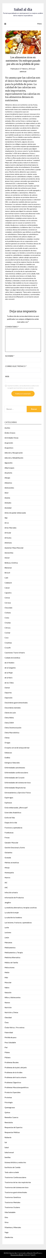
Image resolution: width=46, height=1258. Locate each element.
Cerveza (8, 603)
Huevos (7, 877)
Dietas (7, 738)
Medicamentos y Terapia (14, 952)
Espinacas (8, 803)
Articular (8, 533)
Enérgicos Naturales (12, 763)
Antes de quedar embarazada (15, 513)
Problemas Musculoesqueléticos (17, 1087)
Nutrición (8, 1007)
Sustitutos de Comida (12, 1167)
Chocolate (8, 608)
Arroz (7, 523)
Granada (8, 858)
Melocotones (10, 967)
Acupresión (9, 443)
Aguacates (9, 463)
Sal (6, 1142)
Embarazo (8, 753)
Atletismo (8, 543)
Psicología (9, 1102)
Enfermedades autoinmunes (15, 768)
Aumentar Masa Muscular (14, 548)
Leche (7, 927)
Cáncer (7, 588)
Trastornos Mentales (12, 1202)
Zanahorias (9, 1237)
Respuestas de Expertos (13, 1127)
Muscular (8, 982)
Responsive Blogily (17, 1255)
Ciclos (7, 618)
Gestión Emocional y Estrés (15, 848)
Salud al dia (23, 9)
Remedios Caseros (11, 1117)
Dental (7, 688)
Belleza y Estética (11, 563)
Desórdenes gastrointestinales (16, 703)
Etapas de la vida (11, 823)
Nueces (7, 1002)
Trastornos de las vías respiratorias (18, 1182)
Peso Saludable (10, 1042)
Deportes (8, 693)
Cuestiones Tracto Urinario (15, 653)
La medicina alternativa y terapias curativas (21, 908)
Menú (39, 24)
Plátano (7, 1057)
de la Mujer (9, 673)
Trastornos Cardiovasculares (15, 1177)
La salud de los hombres (13, 917)
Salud (7, 1147)
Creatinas (8, 643)
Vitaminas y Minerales (13, 1227)
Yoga (6, 1232)
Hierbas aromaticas (12, 863)
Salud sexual (9, 1152)
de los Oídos (9, 683)
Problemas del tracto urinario (15, 1077)
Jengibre (8, 902)
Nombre (9, 356)
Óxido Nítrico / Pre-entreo (14, 1027)
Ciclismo (8, 613)
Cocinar (7, 633)
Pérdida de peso (10, 1037)
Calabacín (8, 583)
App (6, 518)
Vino (6, 1217)
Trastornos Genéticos (13, 1197)
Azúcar (7, 558)
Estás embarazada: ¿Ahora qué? (16, 808)
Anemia (7, 498)
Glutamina (8, 852)
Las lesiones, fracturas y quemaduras (18, 923)
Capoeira (8, 593)
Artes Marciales (10, 528)
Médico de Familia (11, 963)
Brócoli (7, 573)
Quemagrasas (10, 1107)
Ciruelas (8, 623)
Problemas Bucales (12, 1062)
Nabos (7, 988)
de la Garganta (10, 668)
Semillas (8, 1157)
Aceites (7, 428)
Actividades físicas (11, 438)
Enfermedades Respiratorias (15, 788)
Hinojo (7, 868)
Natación (8, 992)
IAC (6, 883)
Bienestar (8, 568)
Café (6, 578)
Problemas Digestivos (13, 1082)
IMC (6, 888)
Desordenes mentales (13, 708)
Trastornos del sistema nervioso (16, 1187)
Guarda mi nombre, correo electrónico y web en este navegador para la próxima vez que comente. (23, 387)
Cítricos (7, 628)
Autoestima (9, 553)
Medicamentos (10, 948)
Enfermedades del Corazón (14, 778)
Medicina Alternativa (12, 957)
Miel (6, 977)
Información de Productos (14, 898)
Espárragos (9, 798)
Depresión (8, 698)
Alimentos (8, 483)
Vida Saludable (10, 1212)
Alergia (7, 478)
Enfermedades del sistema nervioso (18, 783)
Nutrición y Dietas (11, 1012)
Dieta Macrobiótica (12, 733)
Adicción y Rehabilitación (14, 458)
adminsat (23, 71)
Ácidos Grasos (10, 433)
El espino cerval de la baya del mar (17, 748)
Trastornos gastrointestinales (16, 1192)
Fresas (7, 838)
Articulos (8, 538)
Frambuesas (9, 833)
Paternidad (9, 1032)
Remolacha (9, 1122)
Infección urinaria (11, 892)
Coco (6, 638)
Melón (7, 972)
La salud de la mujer (12, 913)
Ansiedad (8, 508)
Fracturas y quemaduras (13, 828)
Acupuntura (9, 448)
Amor (7, 493)
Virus (6, 1222)
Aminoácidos (9, 488)
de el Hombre (9, 663)
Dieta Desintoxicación (13, 728)
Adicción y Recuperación (14, 453)
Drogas (7, 743)
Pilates (7, 1052)
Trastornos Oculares (12, 1207)
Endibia (7, 758)
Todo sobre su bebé (12, 1172)
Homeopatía (9, 873)
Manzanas (8, 942)
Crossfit (8, 648)
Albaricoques (9, 468)
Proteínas (8, 1097)
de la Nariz (8, 678)
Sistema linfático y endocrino (15, 1162)
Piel (6, 1047)
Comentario (12, 327)
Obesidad (8, 1017)
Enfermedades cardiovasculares (16, 773)
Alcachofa (8, 473)
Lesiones (8, 932)
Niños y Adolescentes (13, 997)
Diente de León (10, 713)
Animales (8, 503)
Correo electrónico (16, 366)
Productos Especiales (13, 1092)
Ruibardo (8, 1137)
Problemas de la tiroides (13, 1072)
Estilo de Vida (10, 818)
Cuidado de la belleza (12, 658)
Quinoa (7, 1112)
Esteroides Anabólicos (13, 813)
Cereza (7, 598)
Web (7, 376)
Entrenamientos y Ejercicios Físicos (18, 793)
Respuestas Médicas (12, 1132)
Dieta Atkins (9, 718)
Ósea (6, 1022)
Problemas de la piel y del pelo (16, 1067)
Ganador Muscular (11, 843)
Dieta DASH (9, 723)
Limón (7, 938)
